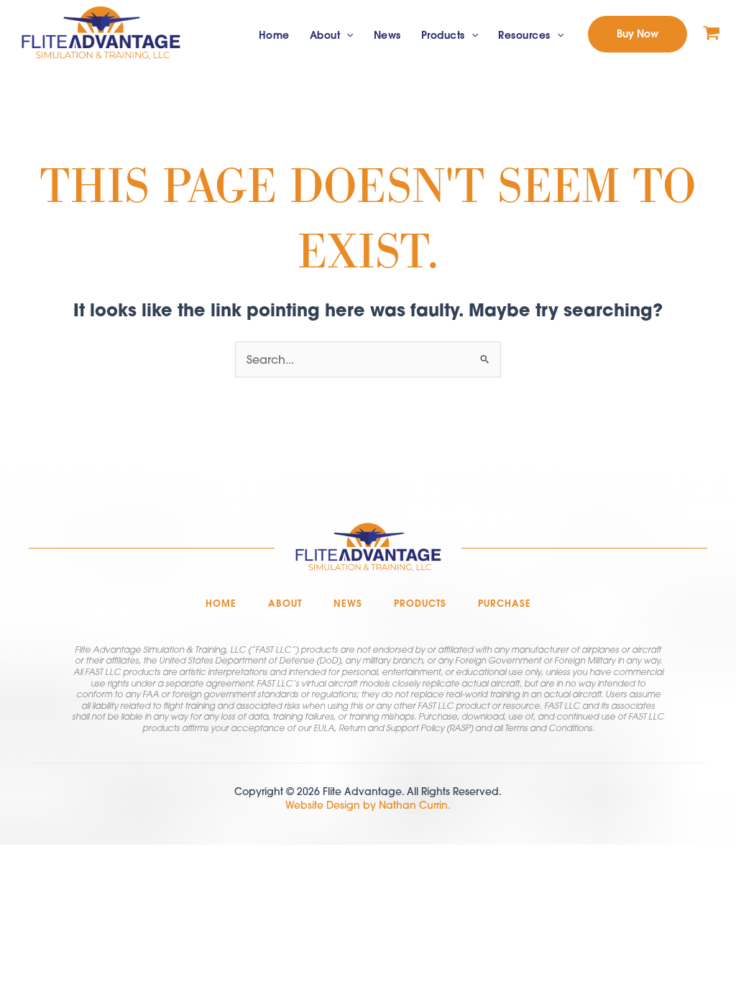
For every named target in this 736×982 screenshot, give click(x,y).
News (387, 35)
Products (443, 35)
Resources (524, 35)
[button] (346, 35)
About (325, 35)
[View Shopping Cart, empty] (712, 34)
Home (274, 35)
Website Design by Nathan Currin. (368, 805)
